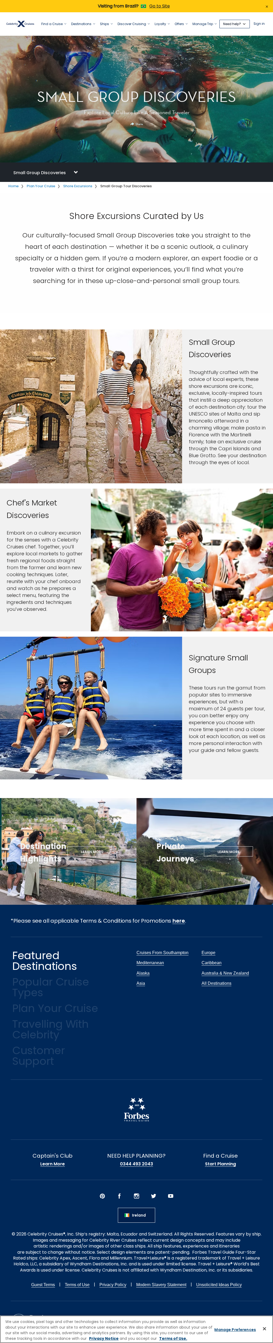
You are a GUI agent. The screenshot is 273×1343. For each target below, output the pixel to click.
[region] (136, 1329)
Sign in (259, 24)
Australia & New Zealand (225, 973)
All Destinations (216, 983)
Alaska (143, 973)
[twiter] (153, 1196)
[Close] (264, 1328)
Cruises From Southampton (162, 952)
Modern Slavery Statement (161, 1284)
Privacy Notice (104, 1338)
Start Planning (220, 1164)
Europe (208, 952)
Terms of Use (77, 1284)
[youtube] (170, 1196)
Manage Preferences (235, 1329)
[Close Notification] (267, 6)
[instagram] (136, 1196)
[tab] (136, 172)
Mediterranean (150, 963)
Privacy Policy (112, 1284)
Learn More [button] (92, 851)
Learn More (52, 1164)
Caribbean (212, 963)
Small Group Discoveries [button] (39, 173)
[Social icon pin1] (102, 1196)
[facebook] (119, 1196)
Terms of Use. (173, 1338)
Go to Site (159, 6)
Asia (140, 983)
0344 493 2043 (136, 1164)
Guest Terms (43, 1284)
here (178, 920)
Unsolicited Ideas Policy (219, 1284)
